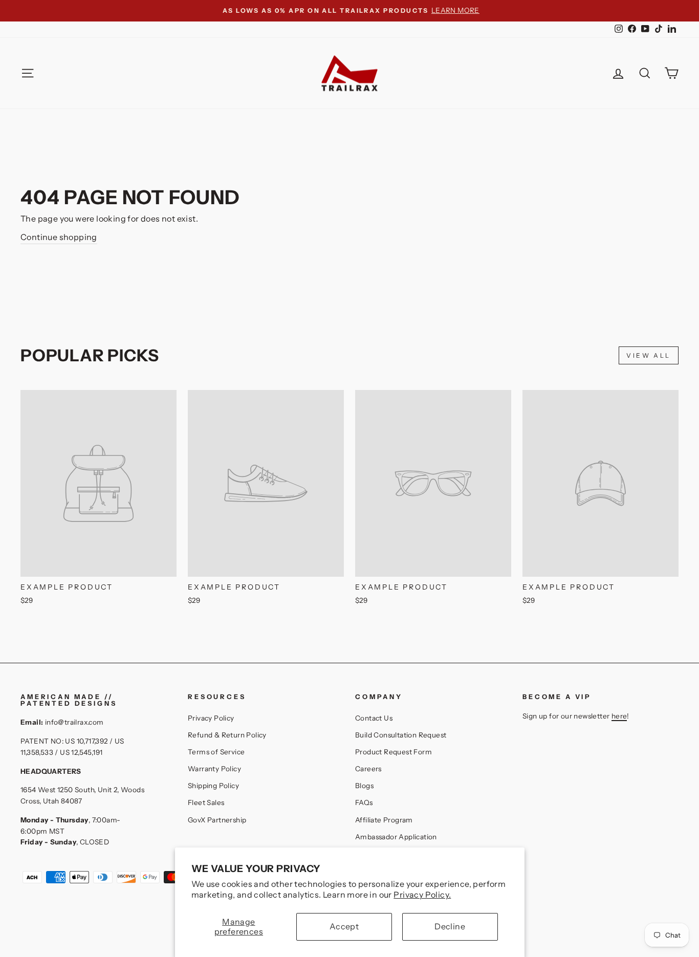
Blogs (364, 785)
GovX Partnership (217, 820)
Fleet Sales (206, 802)
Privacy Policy (211, 718)
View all (648, 355)
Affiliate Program (384, 820)
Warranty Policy (214, 769)
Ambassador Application (396, 837)
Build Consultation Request (400, 735)
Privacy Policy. (422, 894)
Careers (368, 769)
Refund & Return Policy (227, 735)
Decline (449, 926)
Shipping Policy (213, 785)
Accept (344, 926)
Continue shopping (58, 237)
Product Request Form (393, 752)
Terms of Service (216, 752)
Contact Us (373, 718)
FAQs (364, 802)
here (619, 716)
